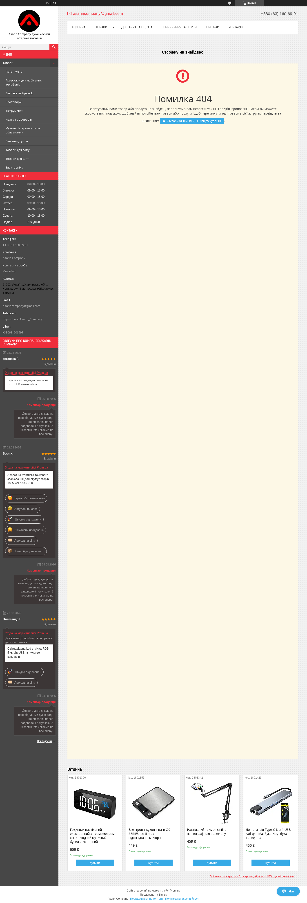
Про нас (212, 27)
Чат (291, 891)
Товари (8, 63)
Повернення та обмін (179, 27)
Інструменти (14, 111)
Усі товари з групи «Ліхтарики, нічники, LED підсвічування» (252, 876)
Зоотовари (14, 102)
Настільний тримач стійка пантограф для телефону (206, 832)
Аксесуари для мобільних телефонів (24, 82)
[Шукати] (53, 47)
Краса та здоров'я (19, 119)
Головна (78, 27)
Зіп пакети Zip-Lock (19, 93)
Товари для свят (17, 159)
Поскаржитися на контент (146, 898)
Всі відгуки (44, 741)
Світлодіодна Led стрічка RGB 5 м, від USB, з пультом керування (28, 652)
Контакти (236, 27)
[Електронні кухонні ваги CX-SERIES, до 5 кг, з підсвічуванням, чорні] (153, 802)
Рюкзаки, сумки (17, 141)
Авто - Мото (14, 72)
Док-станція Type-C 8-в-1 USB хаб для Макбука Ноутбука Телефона (268, 834)
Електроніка (14, 167)
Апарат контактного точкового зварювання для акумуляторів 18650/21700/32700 (28, 479)
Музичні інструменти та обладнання (23, 130)
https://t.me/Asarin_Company (23, 319)
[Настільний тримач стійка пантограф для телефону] (212, 802)
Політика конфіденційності (182, 898)
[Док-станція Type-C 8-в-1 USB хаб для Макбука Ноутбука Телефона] (270, 802)
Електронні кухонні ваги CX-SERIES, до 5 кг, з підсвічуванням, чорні (150, 834)
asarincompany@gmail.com (21, 306)
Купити (95, 863)
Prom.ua (175, 890)
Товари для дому (18, 150)
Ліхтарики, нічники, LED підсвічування (194, 121)
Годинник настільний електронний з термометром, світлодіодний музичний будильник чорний (93, 836)
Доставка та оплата (136, 27)
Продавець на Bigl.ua (153, 894)
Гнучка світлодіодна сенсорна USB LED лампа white (27, 382)
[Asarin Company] (29, 21)
